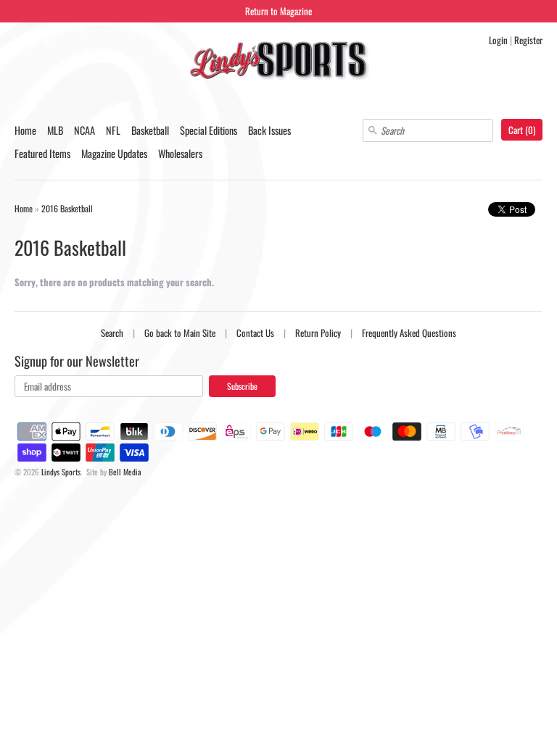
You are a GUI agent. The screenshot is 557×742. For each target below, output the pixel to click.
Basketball (150, 130)
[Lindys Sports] (278, 62)
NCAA (84, 130)
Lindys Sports (61, 472)
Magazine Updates (114, 153)
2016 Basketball (67, 208)
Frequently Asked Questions (409, 332)
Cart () (521, 129)
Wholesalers (180, 153)
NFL (113, 130)
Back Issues (269, 130)
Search (112, 332)
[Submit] (373, 130)
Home (25, 130)
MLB (55, 130)
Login (498, 40)
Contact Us (255, 332)
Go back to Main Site (179, 332)
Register (528, 40)
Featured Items (42, 153)
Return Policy (318, 332)
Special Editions (208, 130)
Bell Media (125, 472)
